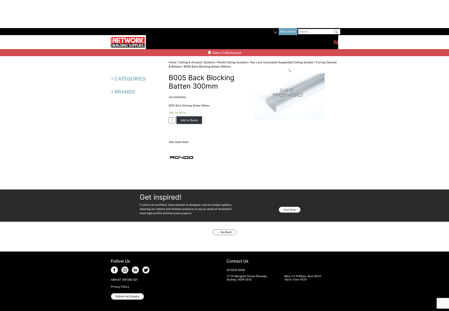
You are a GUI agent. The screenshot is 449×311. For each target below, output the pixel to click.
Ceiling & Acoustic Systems (197, 62)
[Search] (335, 31)
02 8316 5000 (236, 270)
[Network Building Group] (336, 42)
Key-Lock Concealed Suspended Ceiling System (281, 62)
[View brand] (182, 157)
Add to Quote (189, 120)
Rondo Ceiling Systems (232, 62)
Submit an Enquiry (127, 296)
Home (172, 62)
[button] (289, 71)
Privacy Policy (120, 286)
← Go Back (224, 232)
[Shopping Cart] (275, 31)
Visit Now (289, 209)
